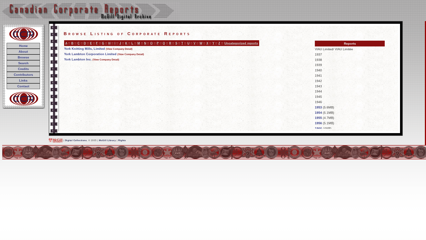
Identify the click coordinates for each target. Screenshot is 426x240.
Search (23, 63)
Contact (23, 86)
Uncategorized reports (241, 43)
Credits (23, 69)
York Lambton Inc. (78, 59)
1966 (318, 128)
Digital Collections (76, 140)
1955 (318, 118)
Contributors (23, 74)
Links (23, 80)
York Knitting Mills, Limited (84, 48)
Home (23, 46)
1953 (318, 107)
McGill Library (107, 140)
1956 (318, 123)
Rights (122, 140)
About (23, 51)
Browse (23, 57)
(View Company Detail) (119, 49)
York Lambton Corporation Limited (90, 54)
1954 (318, 112)
